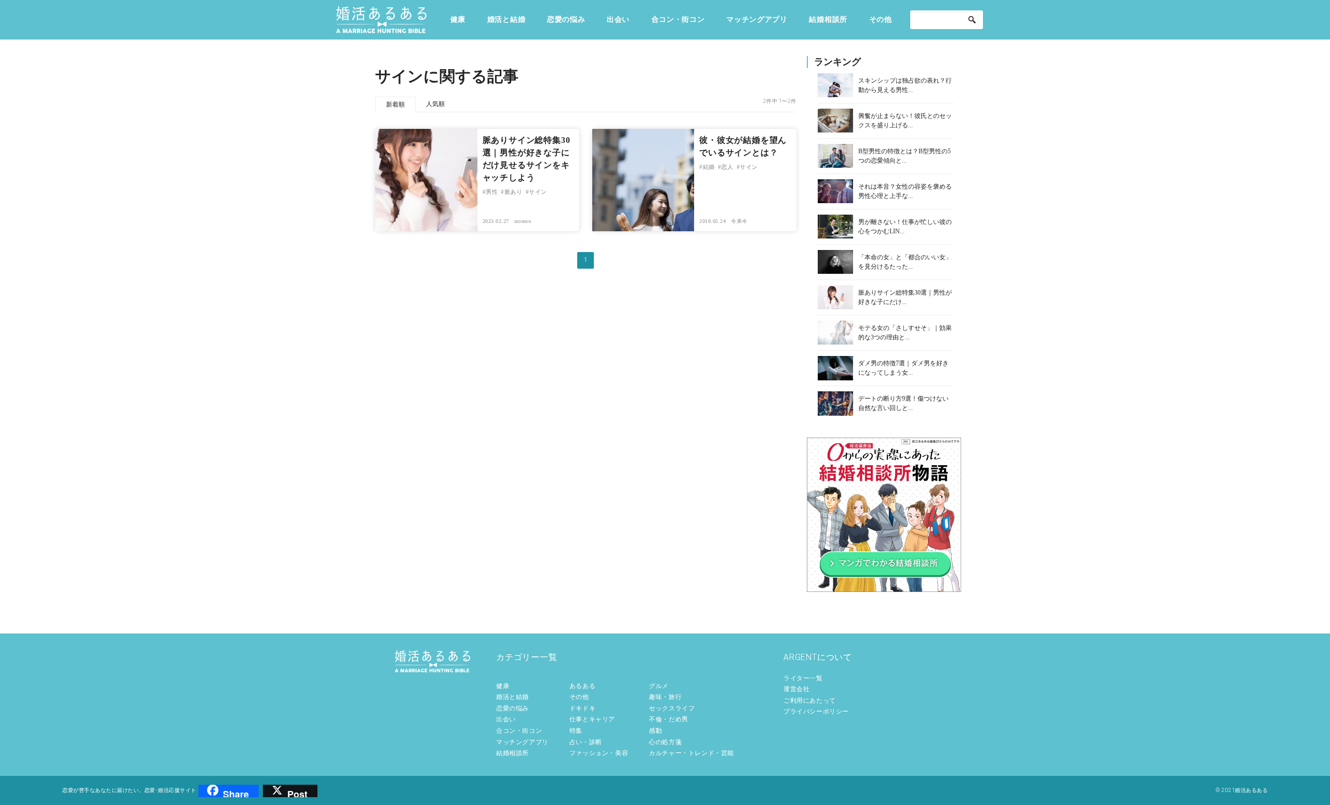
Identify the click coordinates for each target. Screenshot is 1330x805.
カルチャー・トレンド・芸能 (691, 753)
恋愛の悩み (566, 19)
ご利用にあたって (809, 700)
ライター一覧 (803, 678)
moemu (522, 221)
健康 (458, 19)
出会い (618, 19)
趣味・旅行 (665, 697)
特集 (575, 730)
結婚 (709, 167)
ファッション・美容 (598, 753)
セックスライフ (672, 708)
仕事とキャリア (592, 719)
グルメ (659, 686)
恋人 (727, 167)
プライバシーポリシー (816, 711)
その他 (880, 19)
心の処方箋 (665, 742)
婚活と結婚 (506, 19)
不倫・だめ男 (668, 719)
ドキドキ (582, 708)
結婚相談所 (828, 19)
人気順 (435, 104)
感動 (655, 730)
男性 (492, 192)
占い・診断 (585, 742)
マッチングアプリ (757, 19)
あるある (582, 686)
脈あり (513, 192)
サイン (538, 192)
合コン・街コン (678, 19)
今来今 (739, 221)
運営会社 (796, 689)
